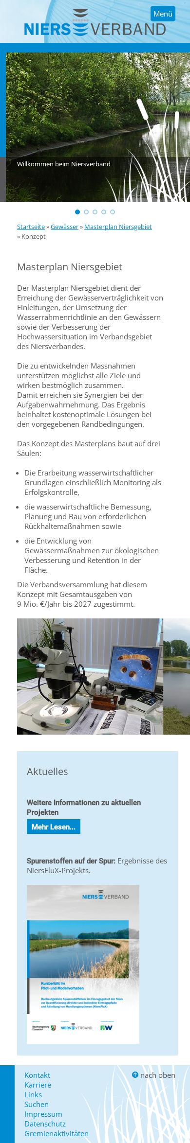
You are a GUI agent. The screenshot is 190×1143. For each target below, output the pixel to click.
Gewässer (64, 226)
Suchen (36, 1104)
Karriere (37, 1085)
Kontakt (37, 1075)
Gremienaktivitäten (56, 1133)
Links (33, 1094)
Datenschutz (45, 1123)
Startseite (31, 226)
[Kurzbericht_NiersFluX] (83, 1046)
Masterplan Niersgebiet (118, 226)
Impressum (43, 1114)
